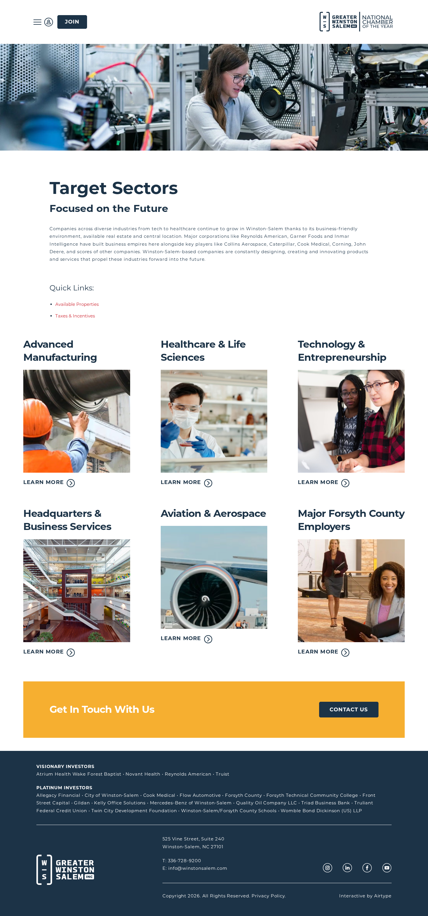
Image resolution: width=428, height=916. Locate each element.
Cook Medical (159, 795)
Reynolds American (188, 774)
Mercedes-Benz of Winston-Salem (191, 803)
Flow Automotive (200, 795)
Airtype (383, 896)
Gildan (82, 803)
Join (72, 21)
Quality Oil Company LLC (266, 803)
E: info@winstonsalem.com (194, 868)
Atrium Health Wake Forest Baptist (78, 774)
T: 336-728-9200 (181, 860)
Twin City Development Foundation (134, 810)
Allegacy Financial (58, 795)
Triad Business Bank (325, 803)
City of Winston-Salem (112, 795)
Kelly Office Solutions (120, 803)
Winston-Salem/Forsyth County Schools (228, 810)
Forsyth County (243, 795)
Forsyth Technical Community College (312, 795)
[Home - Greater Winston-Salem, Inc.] (353, 22)
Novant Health (142, 774)
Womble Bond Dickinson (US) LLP (321, 810)
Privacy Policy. (269, 896)
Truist (222, 774)
